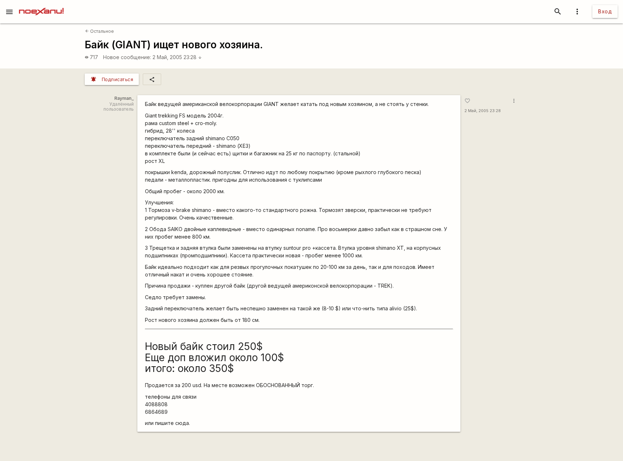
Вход (605, 11)
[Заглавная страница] (41, 5)
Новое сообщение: (127, 57)
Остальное (99, 31)
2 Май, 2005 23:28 (177, 57)
